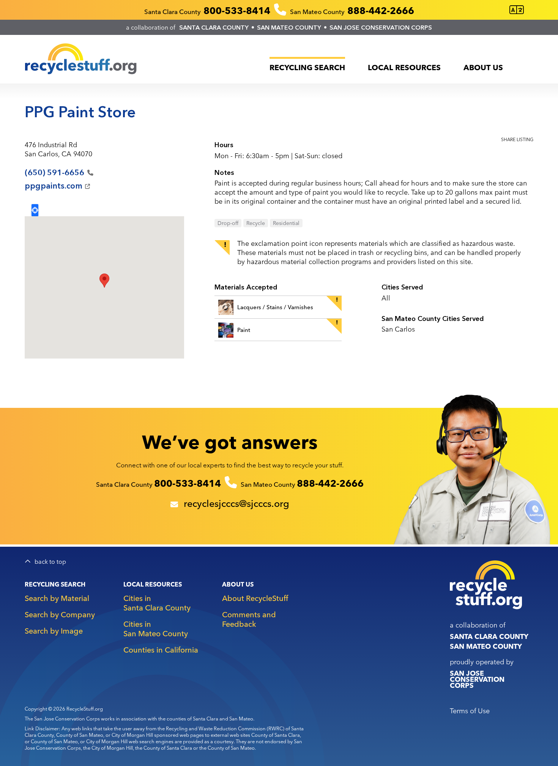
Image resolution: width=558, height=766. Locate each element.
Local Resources (404, 67)
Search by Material (57, 598)
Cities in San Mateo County (155, 628)
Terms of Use (470, 710)
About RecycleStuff (255, 598)
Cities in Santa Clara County (157, 602)
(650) (54, 172)
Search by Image (54, 630)
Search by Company (60, 614)
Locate (35, 210)
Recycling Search (307, 67)
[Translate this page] (516, 10)
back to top (50, 561)
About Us (483, 67)
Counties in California (160, 649)
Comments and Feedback (249, 619)
